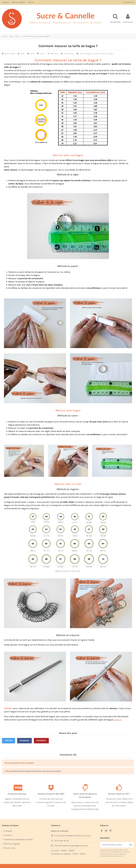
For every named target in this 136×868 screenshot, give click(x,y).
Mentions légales (19, 2)
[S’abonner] (131, 845)
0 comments (69, 54)
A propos (8, 831)
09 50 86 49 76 (61, 840)
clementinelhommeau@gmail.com (71, 845)
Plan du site (9, 848)
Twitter (8, 740)
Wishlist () (129, 2)
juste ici (118, 719)
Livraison (5, 2)
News (32, 54)
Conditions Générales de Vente (18, 839)
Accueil (31, 2)
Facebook (24, 740)
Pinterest (41, 740)
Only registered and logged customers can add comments (33, 771)
